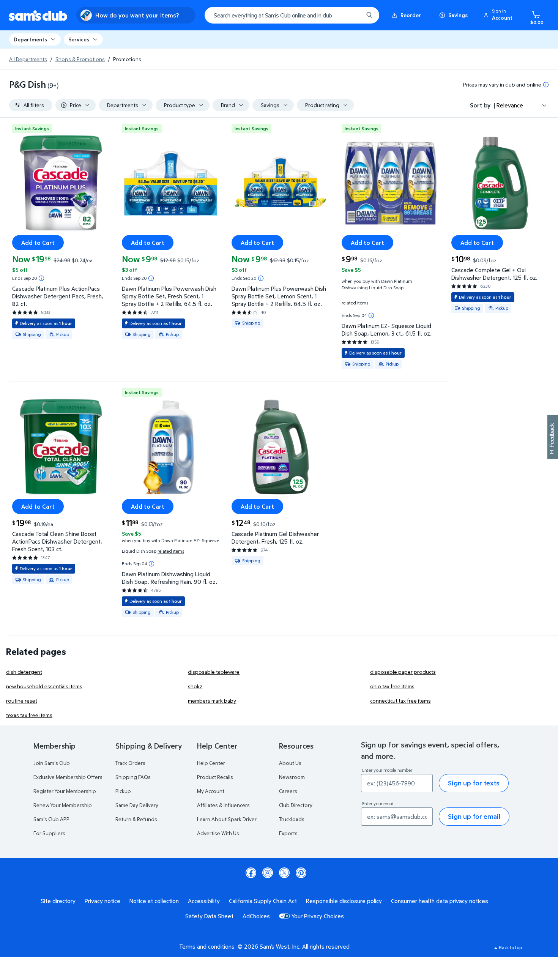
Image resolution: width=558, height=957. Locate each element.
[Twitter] (284, 873)
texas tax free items (29, 715)
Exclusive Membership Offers (67, 776)
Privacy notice (102, 901)
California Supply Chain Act (263, 901)
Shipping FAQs (133, 776)
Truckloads (291, 819)
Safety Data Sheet (209, 916)
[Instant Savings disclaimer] (41, 278)
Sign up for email (474, 816)
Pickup (123, 791)
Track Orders (130, 762)
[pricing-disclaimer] (546, 85)
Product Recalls (215, 776)
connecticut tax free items (400, 700)
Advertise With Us (218, 833)
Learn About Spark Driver (227, 819)
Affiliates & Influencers (223, 805)
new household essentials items (44, 686)
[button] (499, 15)
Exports (288, 833)
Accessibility (204, 901)
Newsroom (292, 776)
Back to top (510, 947)
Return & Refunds (136, 819)
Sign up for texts (474, 783)
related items (355, 303)
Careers (288, 791)
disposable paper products (403, 671)
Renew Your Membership (62, 805)
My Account (210, 791)
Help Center (211, 762)
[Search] (369, 15)
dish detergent (24, 671)
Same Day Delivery (136, 805)
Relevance (510, 105)
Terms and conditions (207, 946)
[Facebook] (250, 873)
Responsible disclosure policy (344, 901)
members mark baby (212, 700)
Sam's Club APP (51, 819)
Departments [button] (30, 39)
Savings (458, 15)
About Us (290, 762)
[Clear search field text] (352, 15)
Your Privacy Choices (318, 916)
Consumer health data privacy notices (439, 901)
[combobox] (292, 15)
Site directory (58, 901)
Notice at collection (154, 901)
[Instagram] (267, 873)
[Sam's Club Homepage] (38, 15)
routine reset (21, 700)
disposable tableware (214, 671)
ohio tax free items (392, 686)
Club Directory (295, 805)
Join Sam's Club (51, 762)
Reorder (410, 15)
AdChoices (256, 916)
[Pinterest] (301, 873)
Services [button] (78, 39)
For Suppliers (49, 833)
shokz (195, 686)
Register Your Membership (64, 791)
